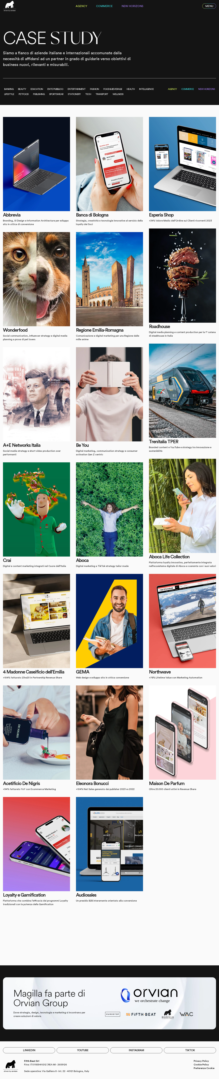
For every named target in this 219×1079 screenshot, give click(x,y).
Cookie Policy (201, 1064)
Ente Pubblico (55, 89)
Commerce (104, 6)
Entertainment (77, 89)
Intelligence (146, 89)
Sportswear (56, 94)
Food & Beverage (112, 89)
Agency (81, 6)
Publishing (39, 94)
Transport (101, 94)
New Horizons (132, 6)
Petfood (24, 94)
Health (131, 89)
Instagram (136, 1050)
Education (37, 89)
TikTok (190, 1050)
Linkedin (29, 1050)
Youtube (82, 1050)
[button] (209, 6)
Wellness (118, 94)
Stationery (74, 94)
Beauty (22, 89)
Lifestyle (9, 94)
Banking (9, 89)
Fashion (94, 89)
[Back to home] (9, 6)
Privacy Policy (201, 1061)
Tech (88, 94)
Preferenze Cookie (204, 1068)
